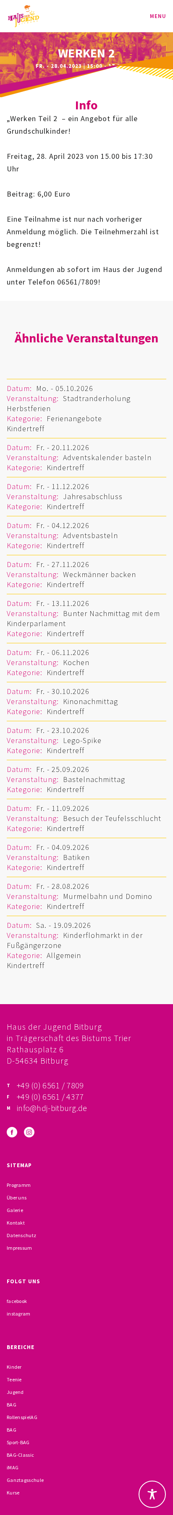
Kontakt (16, 1223)
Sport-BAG (18, 1442)
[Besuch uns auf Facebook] (12, 1132)
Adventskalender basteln (107, 457)
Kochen (76, 662)
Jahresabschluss (93, 496)
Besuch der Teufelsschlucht (112, 818)
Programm (19, 1185)
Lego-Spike (82, 740)
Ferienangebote (74, 418)
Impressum (19, 1248)
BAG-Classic (20, 1455)
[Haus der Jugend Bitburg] (23, 16)
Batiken (76, 857)
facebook (17, 1301)
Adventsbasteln (90, 535)
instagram (19, 1313)
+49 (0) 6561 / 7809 (50, 1085)
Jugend (15, 1392)
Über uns (16, 1197)
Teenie (14, 1379)
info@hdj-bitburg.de (52, 1108)
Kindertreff (26, 428)
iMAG (12, 1467)
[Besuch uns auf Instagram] (29, 1132)
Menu (158, 16)
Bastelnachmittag (94, 779)
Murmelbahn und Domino (107, 896)
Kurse (13, 1492)
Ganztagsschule (25, 1480)
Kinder (14, 1367)
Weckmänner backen (99, 574)
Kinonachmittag (90, 701)
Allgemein (64, 955)
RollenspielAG (22, 1417)
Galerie (15, 1210)
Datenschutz (21, 1235)
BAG (11, 1404)
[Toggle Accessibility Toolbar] (152, 1494)
